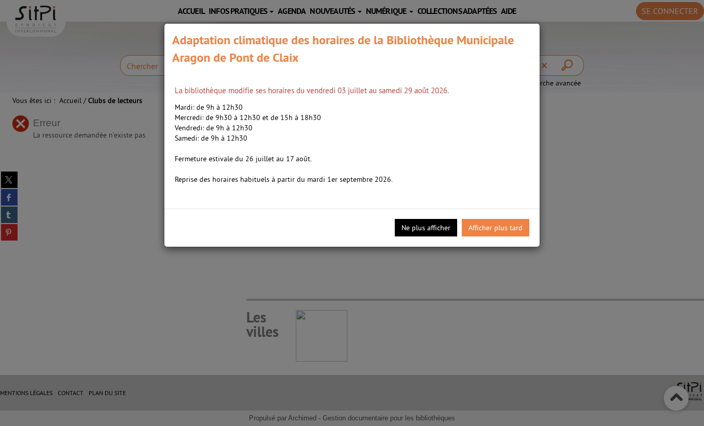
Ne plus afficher (425, 227)
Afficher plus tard (495, 227)
